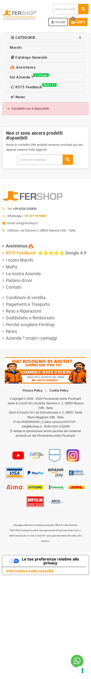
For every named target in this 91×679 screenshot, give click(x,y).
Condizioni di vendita (26, 297)
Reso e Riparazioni (23, 311)
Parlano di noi (19, 280)
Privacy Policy (32, 390)
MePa (11, 266)
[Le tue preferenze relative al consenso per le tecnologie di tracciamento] (82, 670)
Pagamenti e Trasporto (28, 304)
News (11, 331)
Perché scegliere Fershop (30, 324)
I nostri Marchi (19, 260)
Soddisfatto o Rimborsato (30, 317)
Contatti (13, 287)
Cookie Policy (59, 390)
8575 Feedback (21, 252)
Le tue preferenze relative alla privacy (50, 561)
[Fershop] (19, 14)
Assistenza (16, 245)
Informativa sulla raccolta (30, 570)
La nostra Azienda (23, 273)
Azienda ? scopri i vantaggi (31, 338)
